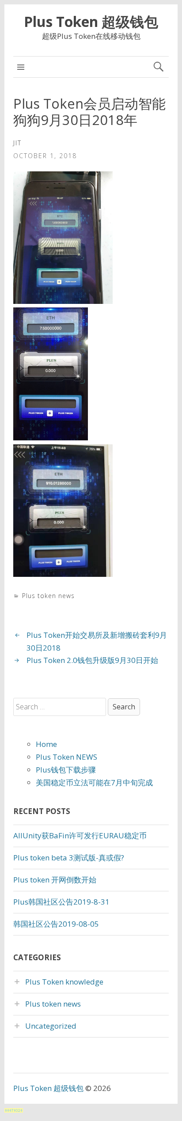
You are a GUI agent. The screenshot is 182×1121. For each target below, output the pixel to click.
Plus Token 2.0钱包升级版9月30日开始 (92, 660)
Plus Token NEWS (66, 757)
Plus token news (48, 595)
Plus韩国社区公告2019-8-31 (61, 902)
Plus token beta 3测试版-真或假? (68, 857)
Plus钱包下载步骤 (66, 770)
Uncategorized (50, 1026)
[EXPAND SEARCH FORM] (158, 67)
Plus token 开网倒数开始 (54, 880)
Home (46, 744)
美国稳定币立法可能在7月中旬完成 (94, 782)
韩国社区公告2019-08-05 (56, 924)
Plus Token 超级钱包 (91, 21)
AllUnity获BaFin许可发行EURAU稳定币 (80, 835)
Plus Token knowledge (64, 982)
